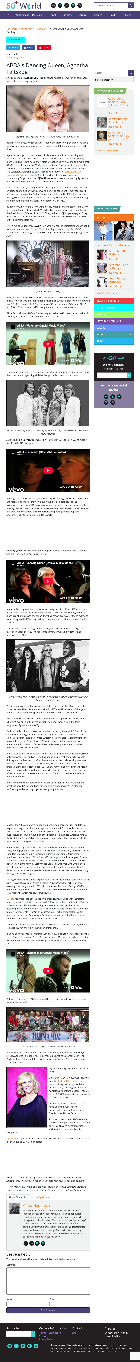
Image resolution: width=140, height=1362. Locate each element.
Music (21, 57)
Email (53, 1299)
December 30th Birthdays (118, 266)
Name (10, 1299)
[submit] (130, 73)
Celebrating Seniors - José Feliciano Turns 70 (118, 103)
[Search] (130, 5)
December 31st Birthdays (118, 252)
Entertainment (21, 14)
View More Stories (106, 150)
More (128, 14)
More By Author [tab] (41, 1197)
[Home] (8, 15)
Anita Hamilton (36, 1205)
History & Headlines (114, 321)
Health (113, 14)
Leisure (82, 14)
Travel (52, 14)
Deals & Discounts (114, 300)
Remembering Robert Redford (118, 120)
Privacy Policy (46, 1339)
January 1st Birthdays (113, 245)
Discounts (37, 14)
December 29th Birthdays (118, 280)
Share (14, 47)
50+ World (11, 28)
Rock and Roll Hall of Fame (70, 1081)
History (98, 14)
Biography (42, 28)
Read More (114, 113)
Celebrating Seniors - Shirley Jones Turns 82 (118, 136)
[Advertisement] (48, 534)
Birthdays (67, 14)
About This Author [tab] (18, 1197)
